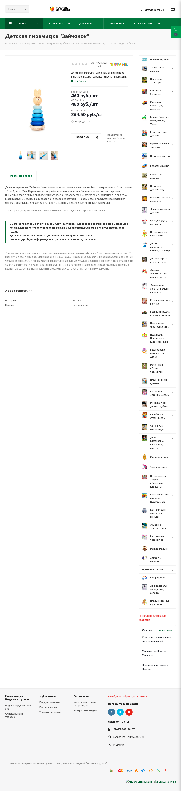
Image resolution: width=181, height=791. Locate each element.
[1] (73, 64)
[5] (86, 64)
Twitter (120, 712)
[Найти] (25, 9)
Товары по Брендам (85, 710)
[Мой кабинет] (173, 9)
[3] (79, 64)
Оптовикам (81, 696)
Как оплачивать (48, 707)
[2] (76, 64)
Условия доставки (50, 712)
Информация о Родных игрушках (17, 698)
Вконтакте (111, 712)
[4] (83, 64)
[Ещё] (170, 23)
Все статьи (165, 630)
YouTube (129, 712)
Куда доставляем (49, 702)
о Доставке (47, 696)
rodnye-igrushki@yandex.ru (128, 737)
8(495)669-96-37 (154, 9)
